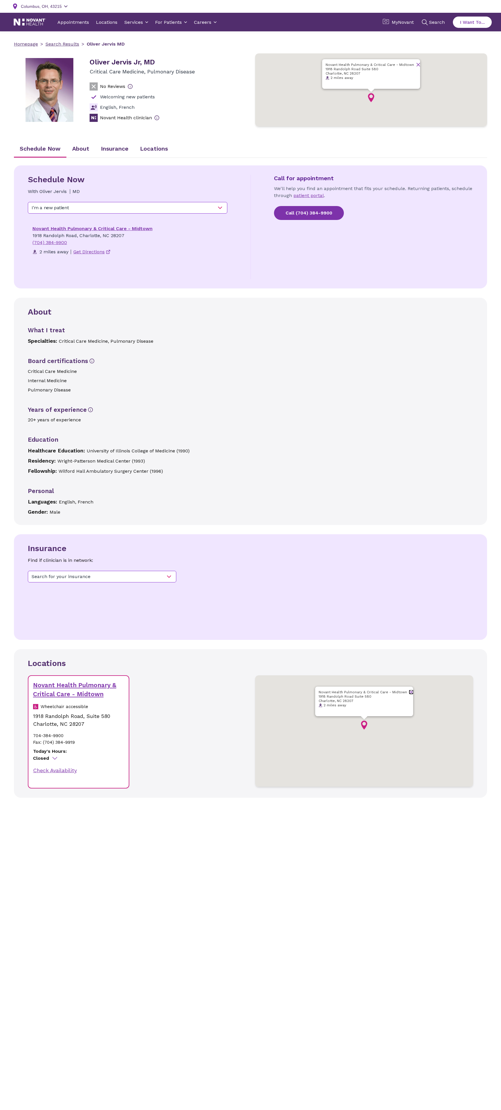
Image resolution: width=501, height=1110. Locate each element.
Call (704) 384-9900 (309, 213)
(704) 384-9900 (49, 242)
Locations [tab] (154, 148)
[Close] (418, 64)
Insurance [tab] (114, 148)
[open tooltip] (130, 86)
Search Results (62, 44)
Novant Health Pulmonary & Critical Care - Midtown (92, 228)
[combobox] (127, 208)
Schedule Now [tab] (40, 148)
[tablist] (250, 149)
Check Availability (55, 770)
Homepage (26, 44)
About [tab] (80, 148)
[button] (371, 98)
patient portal (308, 195)
